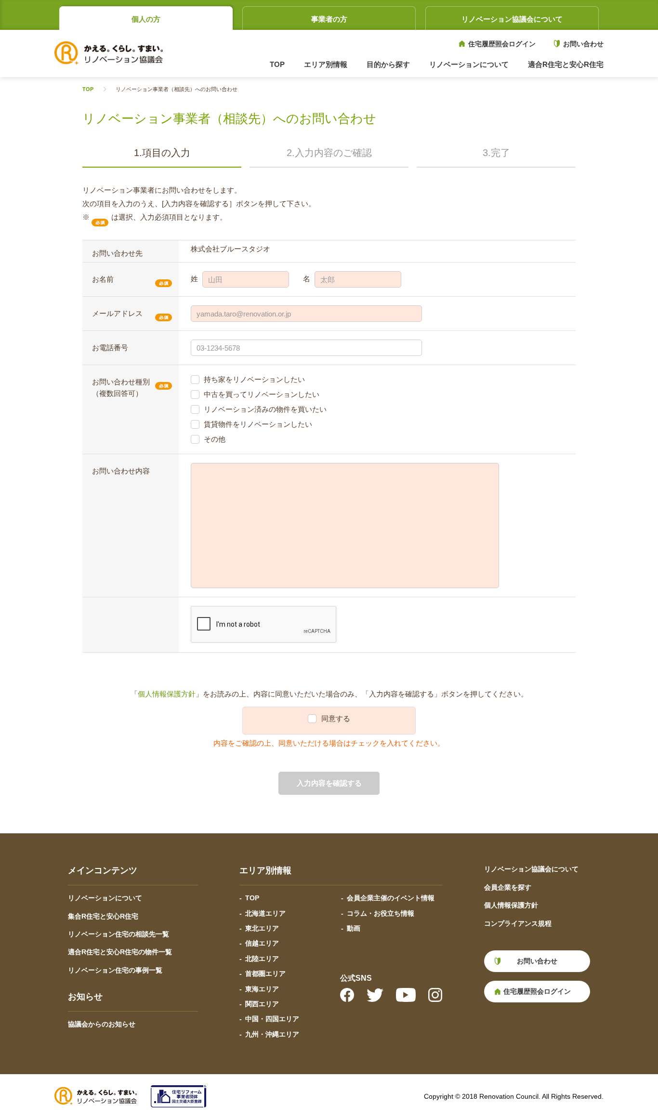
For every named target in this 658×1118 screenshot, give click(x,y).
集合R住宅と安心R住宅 (103, 916)
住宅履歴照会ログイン (502, 44)
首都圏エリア (265, 973)
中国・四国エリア (272, 1019)
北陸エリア (262, 958)
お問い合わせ (583, 44)
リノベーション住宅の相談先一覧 (118, 934)
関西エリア (262, 1004)
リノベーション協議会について (512, 19)
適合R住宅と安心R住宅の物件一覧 (120, 952)
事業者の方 (329, 19)
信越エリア (262, 943)
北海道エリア (265, 913)
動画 (353, 928)
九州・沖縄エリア (272, 1034)
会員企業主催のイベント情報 (390, 898)
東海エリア (262, 989)
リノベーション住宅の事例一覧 (115, 970)
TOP (277, 64)
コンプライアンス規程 (518, 923)
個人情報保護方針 (167, 694)
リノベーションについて (105, 898)
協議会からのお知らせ (101, 1024)
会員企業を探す (507, 887)
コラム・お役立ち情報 (380, 913)
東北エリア (262, 928)
